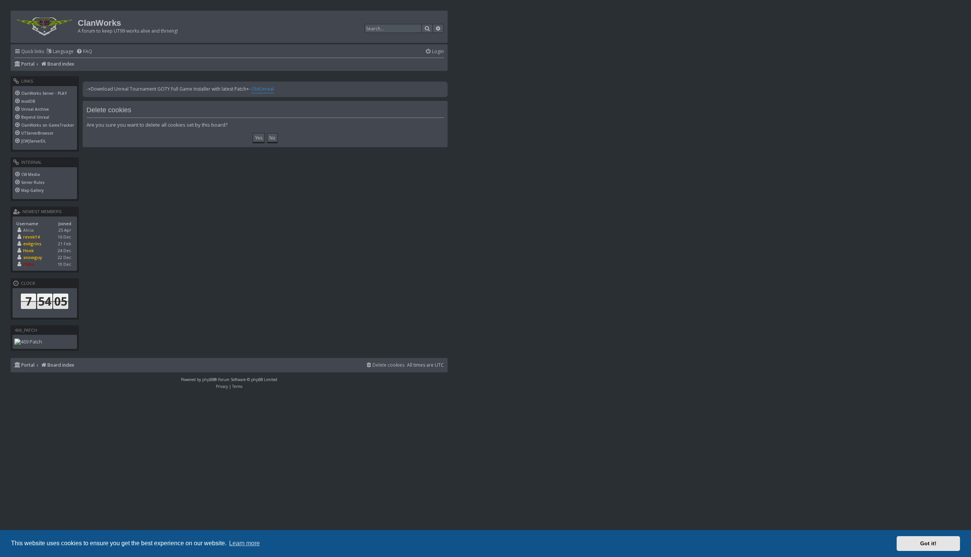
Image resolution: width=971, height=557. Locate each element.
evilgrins (32, 243)
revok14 (31, 237)
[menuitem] (84, 52)
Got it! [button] (928, 543)
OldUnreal (262, 89)
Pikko (28, 264)
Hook (28, 250)
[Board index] (45, 25)
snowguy (32, 257)
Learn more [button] (244, 543)
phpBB (208, 379)
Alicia (28, 230)
